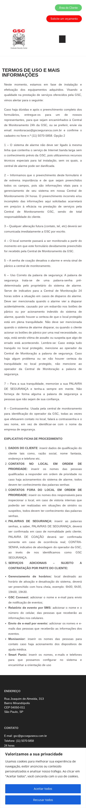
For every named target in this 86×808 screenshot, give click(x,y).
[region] (43, 778)
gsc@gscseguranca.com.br (30, 735)
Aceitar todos (43, 789)
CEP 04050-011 (14, 707)
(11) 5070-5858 (25, 740)
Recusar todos (43, 800)
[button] (62, 39)
